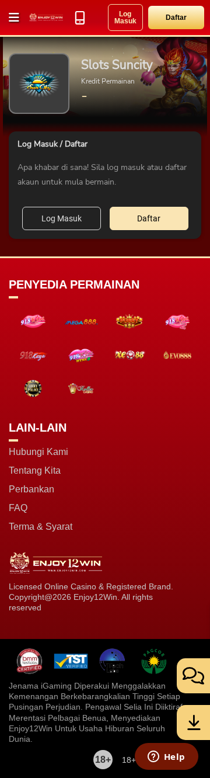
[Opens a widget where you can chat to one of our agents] (166, 757)
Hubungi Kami (38, 452)
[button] (14, 17)
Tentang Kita (35, 470)
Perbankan (31, 489)
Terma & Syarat (40, 527)
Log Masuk (125, 17)
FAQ (18, 508)
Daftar (176, 17)
